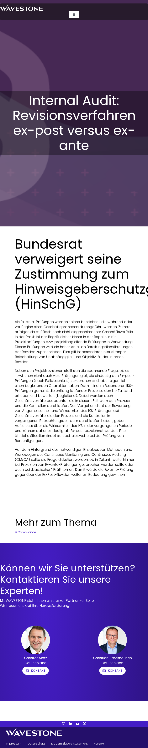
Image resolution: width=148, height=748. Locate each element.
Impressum (14, 743)
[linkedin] (70, 723)
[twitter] (84, 723)
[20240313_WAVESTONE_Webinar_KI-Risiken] (21, 6)
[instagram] (63, 723)
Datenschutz (36, 743)
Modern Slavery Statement (69, 743)
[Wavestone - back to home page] (74, 733)
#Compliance (25, 532)
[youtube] (77, 723)
